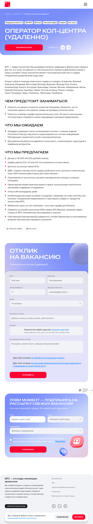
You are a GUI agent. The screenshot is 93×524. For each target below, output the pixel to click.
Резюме (13, 325)
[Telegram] (54, 506)
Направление (15, 426)
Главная (8, 14)
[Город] (80, 303)
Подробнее (60, 441)
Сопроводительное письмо (20, 339)
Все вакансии (57, 478)
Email (12, 415)
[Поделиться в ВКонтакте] (63, 47)
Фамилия (50, 276)
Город (12, 299)
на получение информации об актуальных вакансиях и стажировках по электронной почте (47, 365)
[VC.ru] (65, 506)
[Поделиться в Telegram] (68, 47)
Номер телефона (16, 287)
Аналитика (56, 491)
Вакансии (17, 14)
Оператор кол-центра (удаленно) (36, 14)
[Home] (7, 4)
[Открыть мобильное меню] (85, 4)
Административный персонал (63, 487)
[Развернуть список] (55, 483)
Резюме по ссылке (17, 314)
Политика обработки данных (85, 390)
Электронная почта (54, 287)
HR (53, 483)
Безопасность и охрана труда (63, 496)
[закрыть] (91, 390)
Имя (11, 276)
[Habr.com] (60, 506)
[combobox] (45, 304)
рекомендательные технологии (22, 518)
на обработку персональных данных (47, 358)
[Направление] (80, 430)
